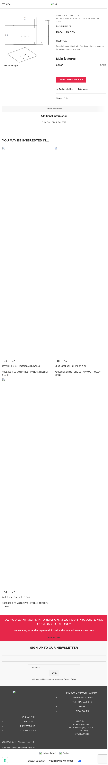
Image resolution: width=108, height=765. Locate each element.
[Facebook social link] (64, 98)
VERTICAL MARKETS (82, 702)
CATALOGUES (82, 711)
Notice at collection (36, 761)
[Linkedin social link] (67, 98)
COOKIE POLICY (28, 730)
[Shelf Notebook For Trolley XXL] (80, 252)
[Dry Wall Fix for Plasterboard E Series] (27, 252)
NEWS (82, 706)
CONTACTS (28, 722)
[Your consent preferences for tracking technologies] (5, 760)
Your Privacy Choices (61, 761)
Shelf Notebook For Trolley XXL (70, 366)
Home (58, 16)
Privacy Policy (70, 679)
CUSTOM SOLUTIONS (82, 697)
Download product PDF (71, 79)
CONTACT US (54, 638)
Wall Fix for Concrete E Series (17, 597)
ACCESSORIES (70, 16)
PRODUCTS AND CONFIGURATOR (82, 693)
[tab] (54, 109)
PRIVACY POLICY (28, 726)
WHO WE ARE (28, 717)
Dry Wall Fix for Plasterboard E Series (21, 366)
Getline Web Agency (25, 748)
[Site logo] (54, 4)
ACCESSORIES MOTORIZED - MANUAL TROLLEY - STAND (78, 20)
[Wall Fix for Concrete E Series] (27, 483)
